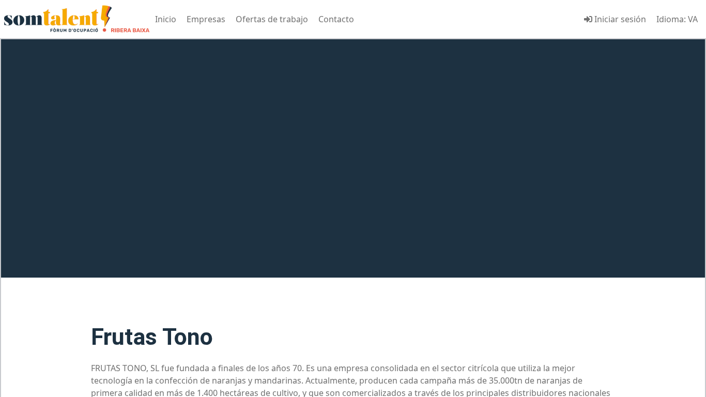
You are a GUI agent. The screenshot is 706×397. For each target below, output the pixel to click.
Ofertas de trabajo (272, 19)
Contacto (336, 19)
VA (693, 19)
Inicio (165, 19)
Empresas (206, 19)
